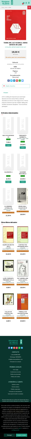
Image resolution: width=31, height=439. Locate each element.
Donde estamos (15, 387)
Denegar (9, 435)
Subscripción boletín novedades (15, 394)
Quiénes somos (15, 384)
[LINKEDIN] (22, 348)
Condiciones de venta (15, 372)
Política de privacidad (15, 374)
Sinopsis (5, 92)
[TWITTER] (12, 348)
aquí (20, 428)
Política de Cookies (15, 376)
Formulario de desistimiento (15, 391)
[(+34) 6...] (19, 348)
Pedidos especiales (15, 389)
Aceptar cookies (21, 435)
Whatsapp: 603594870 (15, 357)
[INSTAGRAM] (17, 348)
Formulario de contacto (15, 361)
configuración (15, 430)
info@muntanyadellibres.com (15, 359)
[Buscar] (29, 7)
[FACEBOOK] (9, 348)
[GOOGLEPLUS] (14, 348)
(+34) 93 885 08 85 (15, 354)
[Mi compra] (24, 3)
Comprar (8, 145)
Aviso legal (15, 369)
